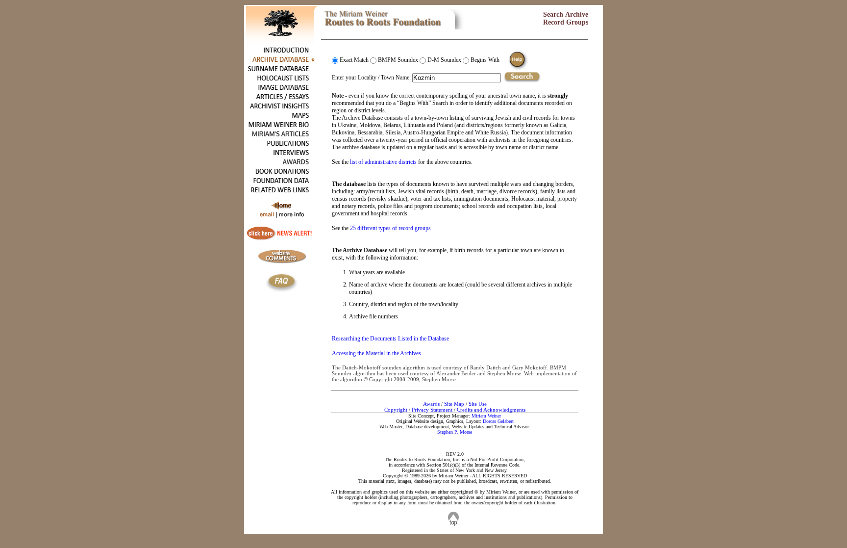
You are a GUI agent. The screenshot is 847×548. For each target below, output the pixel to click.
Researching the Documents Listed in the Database (390, 338)
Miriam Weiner (486, 415)
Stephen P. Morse (454, 432)
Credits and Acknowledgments (491, 410)
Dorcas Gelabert (498, 421)
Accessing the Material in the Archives (376, 353)
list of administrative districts (383, 161)
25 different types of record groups (390, 228)
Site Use (478, 404)
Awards (431, 404)
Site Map (454, 404)
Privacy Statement (432, 410)
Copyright (395, 410)
